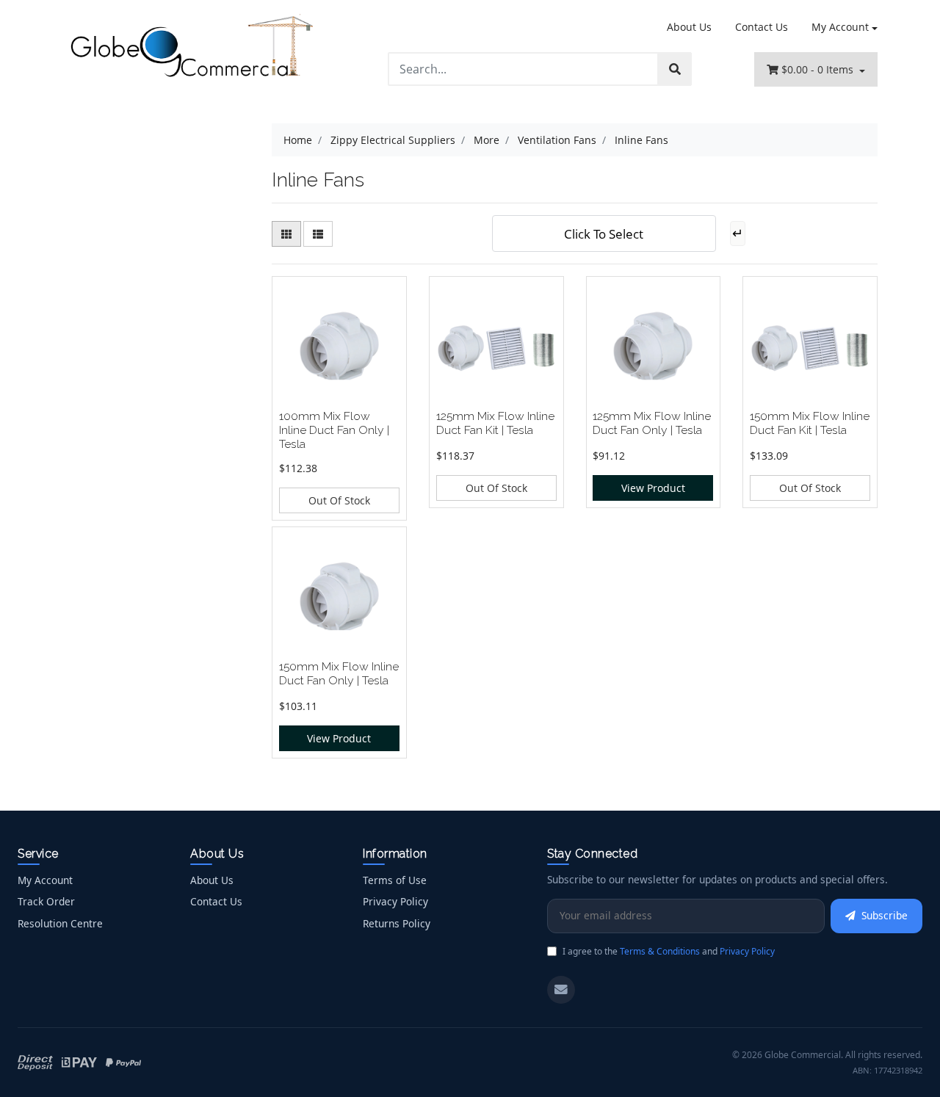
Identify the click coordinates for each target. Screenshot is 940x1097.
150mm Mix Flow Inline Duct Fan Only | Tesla (339, 673)
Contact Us (761, 27)
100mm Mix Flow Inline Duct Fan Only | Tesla (334, 430)
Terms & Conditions (660, 951)
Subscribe (884, 915)
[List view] (318, 234)
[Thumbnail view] (286, 234)
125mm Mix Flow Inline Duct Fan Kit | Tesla (495, 423)
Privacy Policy (395, 901)
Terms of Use (395, 880)
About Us (689, 27)
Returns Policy (396, 923)
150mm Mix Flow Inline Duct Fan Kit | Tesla (810, 423)
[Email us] (561, 990)
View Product (653, 488)
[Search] (675, 69)
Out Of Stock (339, 500)
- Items (818, 69)
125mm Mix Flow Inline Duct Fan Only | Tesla (652, 423)
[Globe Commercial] (190, 49)
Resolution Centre (60, 923)
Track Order (46, 901)
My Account (840, 27)
